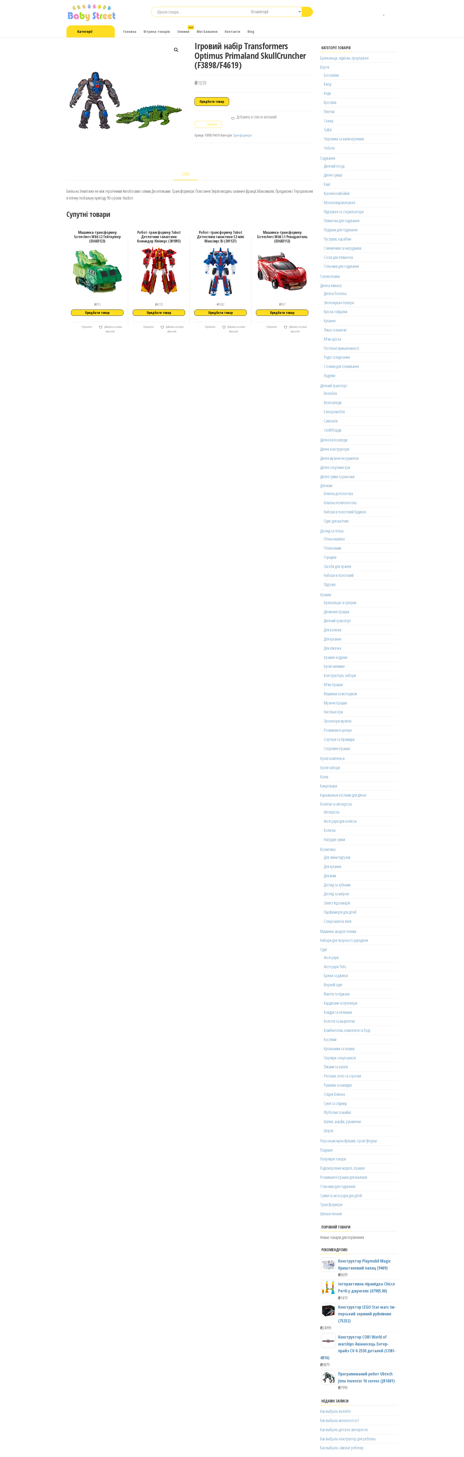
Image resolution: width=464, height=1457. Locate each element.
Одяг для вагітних (336, 521)
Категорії (84, 31)
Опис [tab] (186, 174)
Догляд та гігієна (331, 531)
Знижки (185, 30)
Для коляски (332, 630)
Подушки (326, 1150)
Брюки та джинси (336, 975)
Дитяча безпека (335, 293)
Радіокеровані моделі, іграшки (342, 1168)
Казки (324, 777)
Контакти (232, 31)
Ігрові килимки (334, 666)
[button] (176, 50)
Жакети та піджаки (336, 994)
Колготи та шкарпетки (339, 1021)
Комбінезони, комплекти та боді (347, 1030)
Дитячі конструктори (334, 449)
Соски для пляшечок (338, 257)
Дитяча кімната (330, 285)
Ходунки (329, 375)
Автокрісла (331, 812)
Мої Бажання (207, 31)
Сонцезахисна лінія (337, 921)
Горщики (330, 557)
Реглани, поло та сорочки (342, 1076)
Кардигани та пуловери (340, 1003)
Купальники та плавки (339, 1048)
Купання (329, 321)
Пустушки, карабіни (337, 239)
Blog (250, 31)
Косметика (327, 849)
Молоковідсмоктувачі (339, 202)
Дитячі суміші (333, 175)
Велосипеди (332, 402)
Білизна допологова (338, 493)
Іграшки (325, 594)
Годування (327, 158)
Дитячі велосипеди (333, 440)
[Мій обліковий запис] (391, 12)
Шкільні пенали (331, 1213)
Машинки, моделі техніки (338, 931)
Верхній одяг (333, 984)
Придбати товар (212, 101)
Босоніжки (331, 75)
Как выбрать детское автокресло (344, 1429)
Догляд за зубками (337, 885)
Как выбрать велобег (335, 1411)
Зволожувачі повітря (339, 302)
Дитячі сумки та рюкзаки (337, 476)
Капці (327, 84)
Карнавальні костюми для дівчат (343, 795)
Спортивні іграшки (337, 748)
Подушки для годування (340, 230)
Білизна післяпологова (340, 502)
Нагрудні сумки (334, 839)
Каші (327, 184)
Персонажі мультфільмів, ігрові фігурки (348, 1141)
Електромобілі (334, 411)
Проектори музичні (337, 721)
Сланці (328, 121)
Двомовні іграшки (336, 612)
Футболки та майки (337, 1112)
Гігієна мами (332, 548)
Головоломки (330, 276)
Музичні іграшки (335, 703)
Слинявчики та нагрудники (342, 248)
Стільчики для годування (341, 266)
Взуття (324, 67)
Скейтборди (332, 430)
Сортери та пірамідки (339, 739)
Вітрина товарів (157, 31)
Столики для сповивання (341, 366)
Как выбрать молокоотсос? (339, 1420)
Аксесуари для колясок (340, 821)
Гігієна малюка (334, 539)
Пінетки (329, 111)
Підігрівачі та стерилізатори (343, 211)
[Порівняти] (377, 12)
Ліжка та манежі (335, 330)
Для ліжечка (332, 648)
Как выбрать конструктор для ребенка (348, 1439)
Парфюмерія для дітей (340, 912)
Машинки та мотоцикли (340, 694)
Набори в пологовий (339, 575)
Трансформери (242, 135)
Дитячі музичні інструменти (339, 458)
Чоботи (329, 148)
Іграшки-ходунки (335, 657)
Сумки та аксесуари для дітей (341, 1195)
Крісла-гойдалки (335, 311)
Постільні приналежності (341, 348)
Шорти (328, 1130)
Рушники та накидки (338, 1085)
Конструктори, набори (340, 675)
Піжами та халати (336, 1067)
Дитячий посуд (334, 166)
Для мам (326, 485)
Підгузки (329, 584)
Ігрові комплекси (332, 758)
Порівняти (86, 327)
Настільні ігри (333, 712)
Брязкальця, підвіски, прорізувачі (344, 58)
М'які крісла (332, 339)
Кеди (327, 93)
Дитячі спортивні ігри (335, 467)
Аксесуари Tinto (335, 966)
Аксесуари (331, 957)
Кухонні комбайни (336, 193)
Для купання (332, 639)
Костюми (330, 1039)
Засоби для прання (337, 566)
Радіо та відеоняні (337, 357)
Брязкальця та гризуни (340, 602)
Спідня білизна (334, 1094)
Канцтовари (328, 786)
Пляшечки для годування (341, 220)
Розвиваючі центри (338, 730)
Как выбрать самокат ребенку (341, 1447)
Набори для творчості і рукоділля (344, 940)
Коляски (329, 830)
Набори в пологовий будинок (345, 512)
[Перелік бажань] (384, 12)
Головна (129, 31)
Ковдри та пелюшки (338, 1012)
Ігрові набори (330, 767)
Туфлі (328, 129)
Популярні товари (333, 1159)
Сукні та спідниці (335, 1103)
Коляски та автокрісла (336, 804)
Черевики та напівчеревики (344, 139)
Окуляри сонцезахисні (340, 1058)
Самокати (331, 421)
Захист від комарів (337, 903)
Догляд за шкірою (336, 894)
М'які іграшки (333, 684)
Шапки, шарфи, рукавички (342, 1121)
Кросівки (330, 102)
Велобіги (330, 393)
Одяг (323, 949)
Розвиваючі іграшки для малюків (343, 1177)
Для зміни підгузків (337, 857)
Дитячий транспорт (333, 385)
